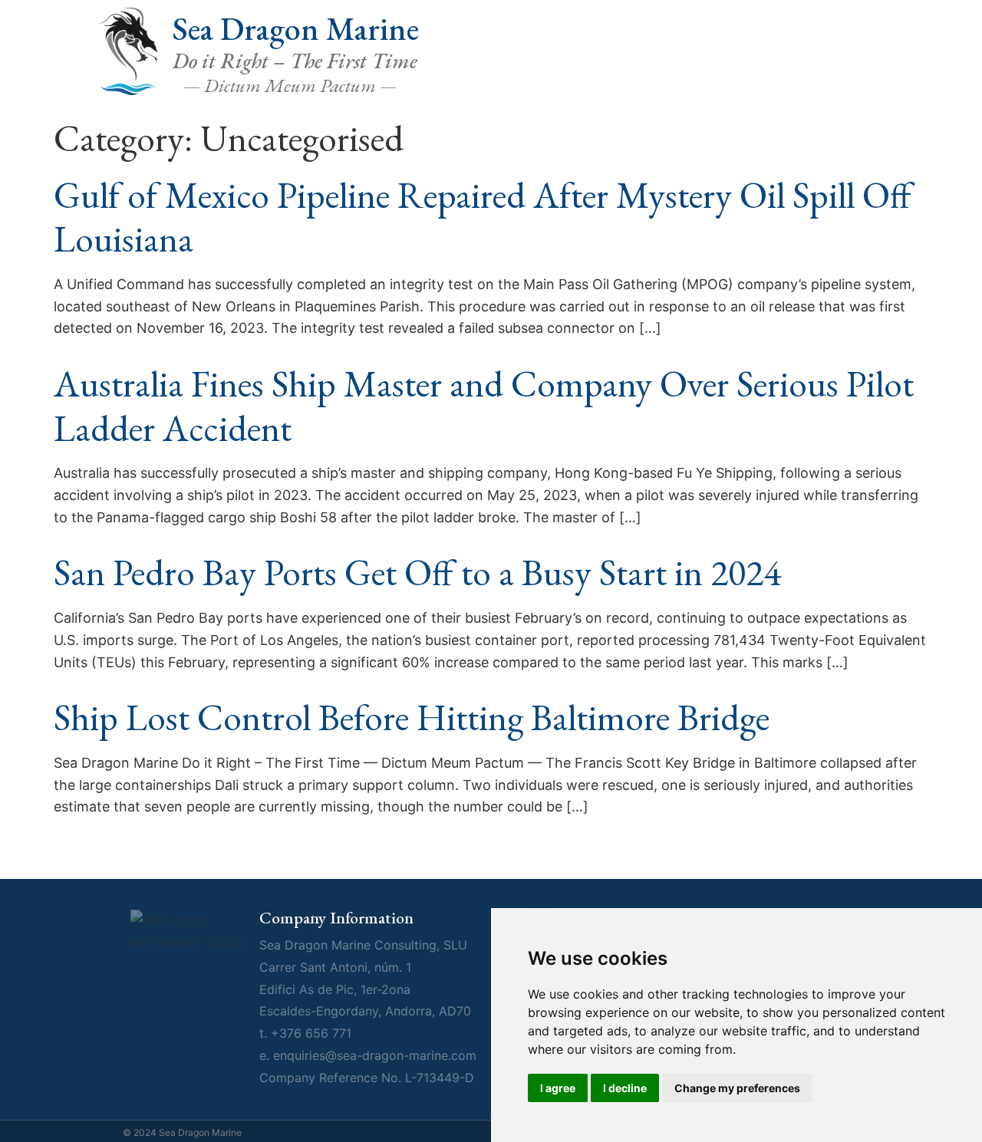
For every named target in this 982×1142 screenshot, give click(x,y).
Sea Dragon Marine (296, 29)
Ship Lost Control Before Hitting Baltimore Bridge (411, 717)
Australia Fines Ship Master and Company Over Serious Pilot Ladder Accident (484, 406)
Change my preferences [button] (737, 1087)
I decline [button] (625, 1087)
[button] (858, 72)
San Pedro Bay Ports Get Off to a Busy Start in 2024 (417, 572)
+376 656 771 (311, 1033)
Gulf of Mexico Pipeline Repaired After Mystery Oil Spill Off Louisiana (482, 217)
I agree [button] (557, 1087)
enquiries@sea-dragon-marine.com (374, 1055)
